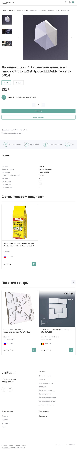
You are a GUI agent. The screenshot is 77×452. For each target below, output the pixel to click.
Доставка (5, 423)
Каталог (12, 10)
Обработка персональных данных (13, 447)
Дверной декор (44, 376)
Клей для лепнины (45, 383)
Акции (4, 427)
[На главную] (10, 2)
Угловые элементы (46, 405)
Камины (41, 379)
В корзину (38, 111)
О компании (43, 411)
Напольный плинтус (46, 390)
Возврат (5, 420)
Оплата (5, 416)
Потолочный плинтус (47, 401)
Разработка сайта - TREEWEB (65, 445)
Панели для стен (22, 10)
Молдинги (42, 387)
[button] (19, 38)
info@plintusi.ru (8, 382)
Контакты (42, 416)
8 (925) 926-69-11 (9, 379)
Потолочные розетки (47, 398)
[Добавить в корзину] (34, 264)
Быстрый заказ (38, 117)
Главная (4, 10)
